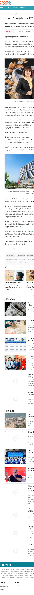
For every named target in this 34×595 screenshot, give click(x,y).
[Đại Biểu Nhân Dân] (29, 547)
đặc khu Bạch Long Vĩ (18, 573)
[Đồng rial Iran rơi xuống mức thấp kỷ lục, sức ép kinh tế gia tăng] (15, 381)
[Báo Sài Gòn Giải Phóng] (6, 292)
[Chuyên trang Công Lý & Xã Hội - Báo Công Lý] (29, 323)
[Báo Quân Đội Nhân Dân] (30, 307)
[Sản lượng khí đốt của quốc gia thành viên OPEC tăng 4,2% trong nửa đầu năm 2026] (15, 420)
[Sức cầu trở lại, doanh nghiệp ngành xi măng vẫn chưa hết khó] (15, 515)
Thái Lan (12, 569)
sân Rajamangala (5, 569)
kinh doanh (17, 137)
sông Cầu (10, 573)
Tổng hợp (17, 585)
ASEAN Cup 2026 (19, 577)
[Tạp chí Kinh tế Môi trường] (29, 531)
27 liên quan (28, 31)
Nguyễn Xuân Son (13, 571)
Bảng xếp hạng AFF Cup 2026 (21, 575)
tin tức (2, 575)
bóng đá (27, 577)
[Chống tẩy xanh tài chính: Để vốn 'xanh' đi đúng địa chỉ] (15, 550)
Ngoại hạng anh (10, 577)
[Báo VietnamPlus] (30, 379)
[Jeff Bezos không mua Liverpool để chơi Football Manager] (15, 474)
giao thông (3, 573)
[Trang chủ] (5, 3)
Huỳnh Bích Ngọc (23, 262)
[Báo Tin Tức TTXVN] (29, 419)
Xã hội (17, 569)
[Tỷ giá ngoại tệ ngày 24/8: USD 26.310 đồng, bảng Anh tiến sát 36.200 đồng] (15, 344)
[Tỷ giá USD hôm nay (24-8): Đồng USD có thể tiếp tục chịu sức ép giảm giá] (15, 309)
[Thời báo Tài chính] (28, 289)
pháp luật (27, 573)
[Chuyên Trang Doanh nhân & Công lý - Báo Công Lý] (29, 343)
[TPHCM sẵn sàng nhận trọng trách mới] (15, 362)
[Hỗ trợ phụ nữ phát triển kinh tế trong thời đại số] (15, 438)
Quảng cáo (2, 589)
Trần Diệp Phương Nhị (11, 262)
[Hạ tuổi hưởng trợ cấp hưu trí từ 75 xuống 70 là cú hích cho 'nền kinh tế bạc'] (15, 398)
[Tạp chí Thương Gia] (29, 513)
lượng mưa (30, 571)
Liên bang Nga (22, 571)
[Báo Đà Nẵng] (30, 493)
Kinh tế (7, 14)
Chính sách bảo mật (4, 588)
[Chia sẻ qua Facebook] (6, 249)
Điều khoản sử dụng (4, 586)
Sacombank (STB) (21, 255)
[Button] (13, 31)
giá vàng (22, 569)
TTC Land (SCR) (11, 255)
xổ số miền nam (9, 575)
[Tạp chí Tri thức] (29, 473)
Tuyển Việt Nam (4, 571)
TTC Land (8, 259)
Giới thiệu (2, 585)
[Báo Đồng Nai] (29, 434)
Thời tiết (3, 577)
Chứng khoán (16, 14)
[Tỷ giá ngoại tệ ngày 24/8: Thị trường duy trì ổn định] (15, 327)
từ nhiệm (14, 259)
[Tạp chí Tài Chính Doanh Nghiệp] (9, 32)
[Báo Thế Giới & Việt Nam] (29, 455)
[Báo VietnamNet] (29, 397)
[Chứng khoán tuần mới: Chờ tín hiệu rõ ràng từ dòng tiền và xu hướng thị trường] (14, 275)
